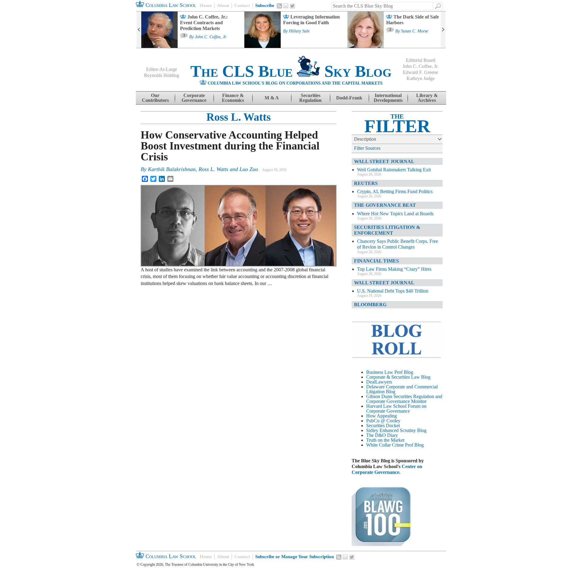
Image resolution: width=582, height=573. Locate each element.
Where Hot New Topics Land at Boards (395, 213)
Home (206, 5)
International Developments (388, 98)
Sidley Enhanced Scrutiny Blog (396, 430)
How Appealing (381, 415)
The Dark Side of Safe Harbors (412, 19)
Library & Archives (427, 98)
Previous (138, 30)
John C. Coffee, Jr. (211, 37)
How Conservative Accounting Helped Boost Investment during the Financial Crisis (230, 146)
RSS (279, 5)
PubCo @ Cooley (383, 420)
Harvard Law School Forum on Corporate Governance (396, 409)
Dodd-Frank (349, 97)
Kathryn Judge (420, 78)
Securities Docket (383, 425)
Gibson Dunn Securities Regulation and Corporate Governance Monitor (404, 399)
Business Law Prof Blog (389, 372)
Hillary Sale (299, 31)
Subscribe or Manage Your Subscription (294, 556)
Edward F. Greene (420, 72)
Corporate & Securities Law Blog (398, 377)
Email (285, 5)
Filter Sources (367, 148)
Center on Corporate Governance (387, 469)
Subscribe (264, 5)
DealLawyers (379, 381)
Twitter (292, 6)
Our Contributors (155, 98)
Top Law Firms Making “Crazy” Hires (394, 269)
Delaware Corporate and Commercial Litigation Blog (402, 389)
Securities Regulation (310, 98)
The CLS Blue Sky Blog (291, 71)
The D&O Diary (382, 435)
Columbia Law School (170, 5)
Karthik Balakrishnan (172, 169)
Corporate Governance (194, 98)
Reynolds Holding (161, 75)
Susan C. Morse (414, 31)
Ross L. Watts (238, 117)
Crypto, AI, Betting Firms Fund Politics (395, 191)
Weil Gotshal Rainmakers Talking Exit (394, 169)
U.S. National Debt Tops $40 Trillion (392, 290)
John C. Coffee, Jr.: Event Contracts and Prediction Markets (204, 22)
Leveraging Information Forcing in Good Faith (311, 19)
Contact (242, 5)
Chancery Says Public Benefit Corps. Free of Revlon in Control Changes (397, 244)
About (223, 5)
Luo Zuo (248, 169)
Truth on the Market (385, 440)
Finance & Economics (233, 98)
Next (443, 30)
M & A (272, 97)
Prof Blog (414, 444)
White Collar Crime (385, 444)
